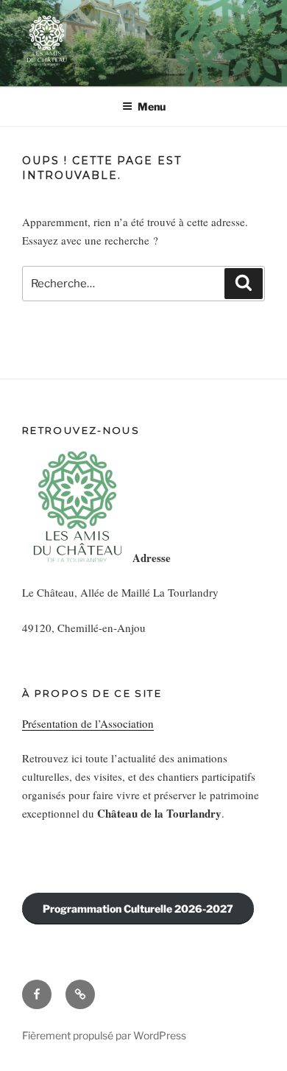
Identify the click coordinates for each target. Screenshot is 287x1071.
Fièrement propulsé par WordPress (104, 1035)
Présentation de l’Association (88, 723)
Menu (152, 106)
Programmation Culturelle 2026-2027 (138, 908)
